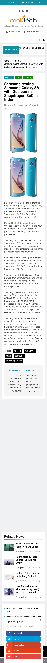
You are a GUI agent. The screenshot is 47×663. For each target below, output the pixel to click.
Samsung (28, 77)
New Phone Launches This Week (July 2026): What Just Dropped (9, 2)
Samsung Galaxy (14, 360)
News (18, 77)
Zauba (30, 312)
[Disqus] (23, 431)
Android (9, 77)
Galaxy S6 (30, 351)
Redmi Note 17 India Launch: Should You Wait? (26, 560)
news (8, 356)
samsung (19, 356)
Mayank (10, 105)
